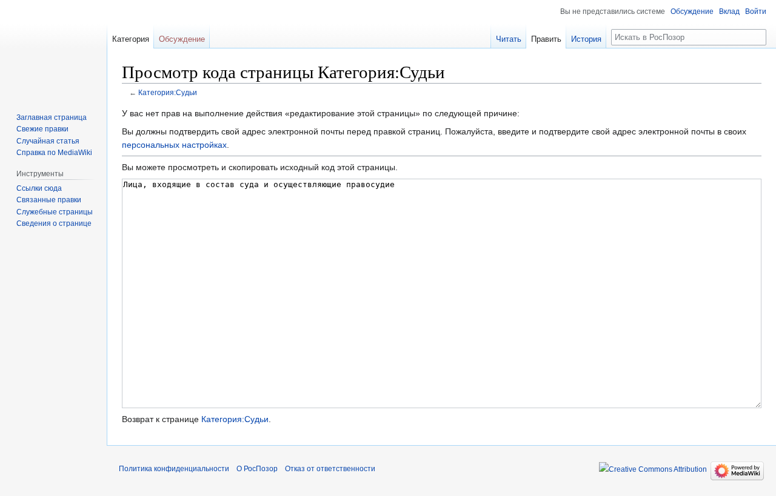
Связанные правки (48, 200)
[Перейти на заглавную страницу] (53, 48)
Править (546, 39)
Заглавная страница (51, 117)
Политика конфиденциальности (174, 469)
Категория (130, 39)
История (586, 39)
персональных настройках (174, 145)
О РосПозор (257, 469)
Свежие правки (42, 129)
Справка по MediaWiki (54, 152)
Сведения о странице (54, 223)
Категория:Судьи (167, 92)
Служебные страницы (54, 212)
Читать (508, 39)
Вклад (729, 11)
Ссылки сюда (39, 188)
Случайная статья (47, 141)
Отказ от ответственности (330, 469)
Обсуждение (692, 11)
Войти (755, 11)
